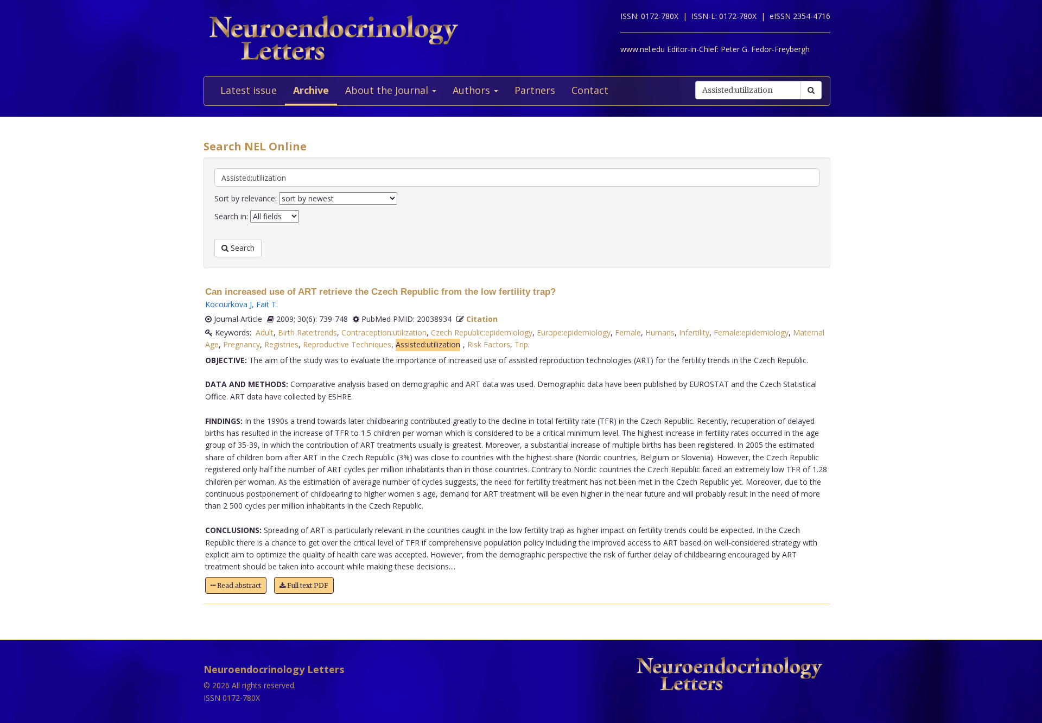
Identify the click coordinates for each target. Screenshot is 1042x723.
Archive (311, 90)
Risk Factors (488, 344)
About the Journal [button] (388, 90)
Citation (482, 319)
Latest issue (248, 90)
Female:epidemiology (751, 332)
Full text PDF (306, 585)
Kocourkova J (228, 304)
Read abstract (238, 585)
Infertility (694, 332)
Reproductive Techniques (347, 344)
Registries (281, 344)
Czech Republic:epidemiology (481, 332)
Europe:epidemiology (574, 332)
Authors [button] (473, 90)
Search (241, 248)
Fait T (266, 304)
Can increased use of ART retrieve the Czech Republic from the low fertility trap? (380, 292)
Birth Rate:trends (307, 332)
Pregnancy (241, 344)
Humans (660, 332)
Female (628, 332)
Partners (534, 90)
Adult (265, 332)
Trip (521, 344)
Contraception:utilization (384, 332)
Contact (589, 90)
